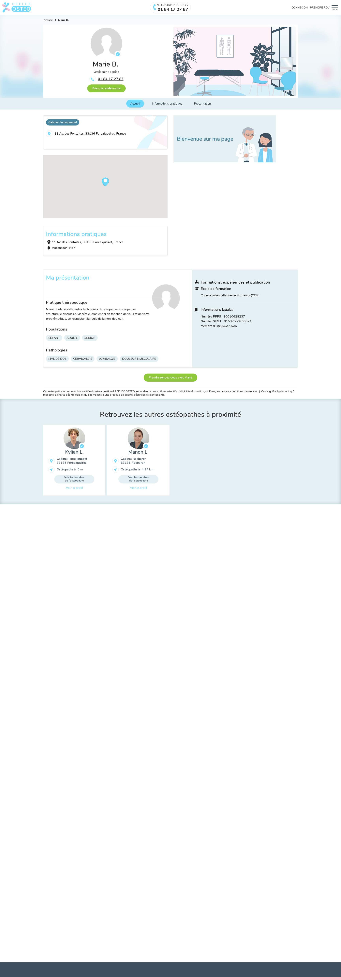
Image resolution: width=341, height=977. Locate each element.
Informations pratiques (167, 104)
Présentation (202, 104)
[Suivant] (301, 462)
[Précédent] (40, 462)
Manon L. (138, 452)
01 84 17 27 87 (111, 79)
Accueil (48, 20)
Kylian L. (74, 452)
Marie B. (63, 20)
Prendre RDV (320, 7)
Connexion (299, 7)
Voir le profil (74, 488)
